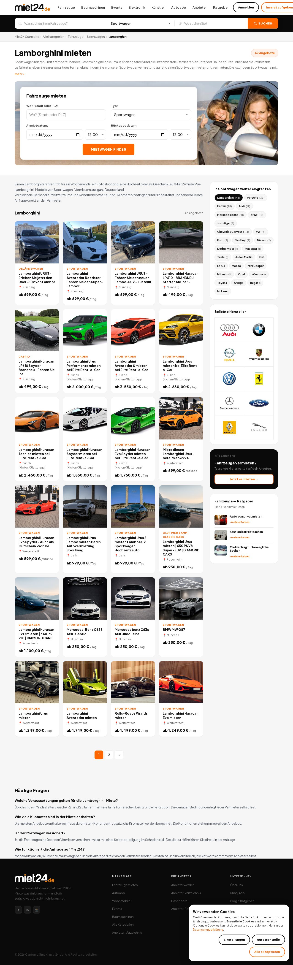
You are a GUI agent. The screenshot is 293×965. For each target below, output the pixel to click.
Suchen (265, 23)
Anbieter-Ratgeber (184, 909)
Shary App (237, 893)
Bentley (242, 240)
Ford (222, 240)
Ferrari (224, 206)
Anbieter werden (183, 885)
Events (116, 7)
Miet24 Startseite (27, 36)
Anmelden (246, 7)
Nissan (264, 240)
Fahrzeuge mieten (125, 885)
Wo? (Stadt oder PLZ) (42, 106)
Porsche (255, 197)
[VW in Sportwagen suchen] (229, 379)
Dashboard (179, 901)
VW (260, 231)
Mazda (236, 266)
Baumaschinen (93, 7)
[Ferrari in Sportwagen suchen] (259, 379)
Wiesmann (259, 274)
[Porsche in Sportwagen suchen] (259, 354)
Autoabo (178, 7)
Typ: (114, 106)
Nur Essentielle (268, 939)
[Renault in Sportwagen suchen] (229, 427)
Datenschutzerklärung (208, 929)
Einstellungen (234, 939)
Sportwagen (96, 36)
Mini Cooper (256, 266)
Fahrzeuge (66, 7)
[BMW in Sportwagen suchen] (259, 330)
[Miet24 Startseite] (32, 7)
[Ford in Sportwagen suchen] (259, 403)
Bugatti (255, 283)
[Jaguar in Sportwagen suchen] (259, 427)
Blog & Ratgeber (242, 901)
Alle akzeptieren (267, 952)
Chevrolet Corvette (233, 231)
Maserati (253, 248)
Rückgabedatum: (124, 125)
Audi (244, 206)
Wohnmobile (121, 901)
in (27, 910)
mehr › (19, 74)
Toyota (222, 283)
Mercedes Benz (230, 215)
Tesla (222, 257)
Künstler (158, 7)
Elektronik (137, 7)
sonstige (225, 223)
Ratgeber (221, 7)
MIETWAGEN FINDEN (108, 149)
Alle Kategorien (53, 36)
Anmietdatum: (37, 125)
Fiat (262, 257)
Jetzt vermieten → (244, 479)
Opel (241, 274)
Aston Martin (243, 257)
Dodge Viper (227, 248)
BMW (257, 215)
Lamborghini (228, 197)
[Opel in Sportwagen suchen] (229, 354)
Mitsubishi (224, 274)
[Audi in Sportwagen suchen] (229, 330)
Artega (238, 283)
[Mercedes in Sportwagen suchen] (229, 403)
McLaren (222, 291)
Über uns (236, 885)
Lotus (221, 266)
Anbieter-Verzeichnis (127, 932)
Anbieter (200, 7)
